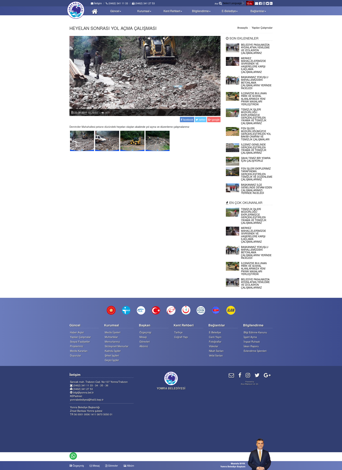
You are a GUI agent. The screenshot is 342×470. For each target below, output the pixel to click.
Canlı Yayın (215, 337)
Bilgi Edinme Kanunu (255, 332)
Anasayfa (242, 27)
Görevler (112, 465)
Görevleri (144, 341)
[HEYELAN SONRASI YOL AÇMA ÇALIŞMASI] (82, 140)
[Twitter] (257, 375)
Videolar (213, 346)
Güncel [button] (114, 11)
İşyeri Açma (250, 337)
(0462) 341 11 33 (118, 3)
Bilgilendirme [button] (200, 11)
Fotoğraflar (215, 341)
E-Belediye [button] (229, 11)
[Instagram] (248, 375)
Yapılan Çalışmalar (262, 27)
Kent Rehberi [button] (172, 11)
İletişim (97, 3)
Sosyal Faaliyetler (80, 341)
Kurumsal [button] (143, 11)
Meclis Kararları (78, 351)
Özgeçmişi (145, 332)
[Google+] (267, 375)
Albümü (143, 346)
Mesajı (143, 337)
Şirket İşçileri (112, 355)
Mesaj (96, 465)
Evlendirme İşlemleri (255, 351)
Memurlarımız (112, 341)
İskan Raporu (251, 346)
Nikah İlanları (216, 351)
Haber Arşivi (77, 332)
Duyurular (75, 355)
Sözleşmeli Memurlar (116, 346)
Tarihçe (178, 332)
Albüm (130, 465)
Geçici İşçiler (112, 360)
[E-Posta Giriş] (231, 375)
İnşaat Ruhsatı (252, 341)
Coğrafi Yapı (181, 337)
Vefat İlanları (216, 355)
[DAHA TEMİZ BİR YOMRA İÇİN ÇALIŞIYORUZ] (249, 164)
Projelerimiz (76, 346)
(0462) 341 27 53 (144, 3)
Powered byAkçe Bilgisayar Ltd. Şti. (250, 383)
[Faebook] (240, 375)
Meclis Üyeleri (112, 332)
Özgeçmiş (78, 465)
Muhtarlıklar (111, 337)
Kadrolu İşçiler (113, 351)
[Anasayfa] (94, 10)
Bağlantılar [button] (257, 11)
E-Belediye (215, 332)
